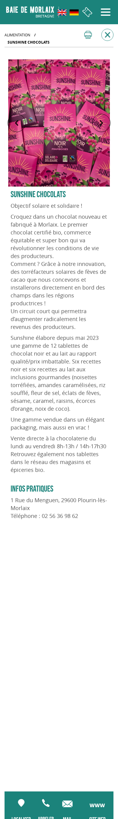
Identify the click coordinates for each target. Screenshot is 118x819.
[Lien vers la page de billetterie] (87, 12)
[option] (59, 123)
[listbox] (59, 123)
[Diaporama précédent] (17, 123)
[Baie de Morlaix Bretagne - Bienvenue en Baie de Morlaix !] (32, 12)
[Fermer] (107, 35)
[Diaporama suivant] (101, 123)
